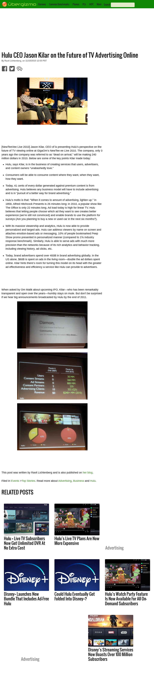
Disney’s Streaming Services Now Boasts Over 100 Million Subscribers (110, 654)
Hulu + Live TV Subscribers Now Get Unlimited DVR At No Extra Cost (24, 543)
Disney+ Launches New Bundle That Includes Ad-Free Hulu (26, 598)
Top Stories (28, 480)
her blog (87, 472)
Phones (75, 4)
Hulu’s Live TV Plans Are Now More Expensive (76, 540)
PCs (84, 4)
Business (78, 480)
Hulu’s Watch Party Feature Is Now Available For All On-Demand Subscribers (126, 598)
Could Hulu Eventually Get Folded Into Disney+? (74, 596)
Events (15, 480)
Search (107, 4)
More (99, 4)
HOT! (91, 4)
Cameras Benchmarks (59, 4)
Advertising (65, 480)
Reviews (42, 4)
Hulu (93, 480)
